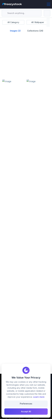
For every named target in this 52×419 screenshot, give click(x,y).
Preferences (26, 403)
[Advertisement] (25, 59)
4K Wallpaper (37, 22)
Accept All (26, 411)
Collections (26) (35, 30)
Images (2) (15, 30)
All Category (13, 22)
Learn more (38, 397)
